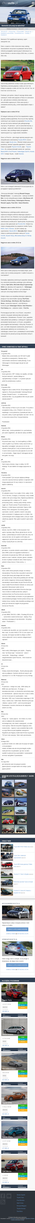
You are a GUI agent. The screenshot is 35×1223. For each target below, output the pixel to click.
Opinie (26, 29)
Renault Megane (21, 1206)
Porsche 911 (28, 121)
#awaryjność (4, 35)
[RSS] (3, 1204)
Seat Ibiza (20, 1211)
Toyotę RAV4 (22, 140)
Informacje (17, 1219)
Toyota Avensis (21, 1208)
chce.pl (10, 2)
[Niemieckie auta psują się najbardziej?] (17, 81)
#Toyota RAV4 (20, 31)
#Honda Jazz (28, 31)
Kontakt (22, 1219)
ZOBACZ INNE (10, 933)
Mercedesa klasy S (20, 235)
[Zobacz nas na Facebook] (3, 1198)
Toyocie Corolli (16, 147)
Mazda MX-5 (4, 151)
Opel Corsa (20, 1203)
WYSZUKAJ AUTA (22, 933)
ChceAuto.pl (13, 1218)
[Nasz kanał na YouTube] (9, 1198)
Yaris (6, 228)
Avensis (21, 154)
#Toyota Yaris (12, 31)
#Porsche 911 (4, 31)
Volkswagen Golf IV (23, 151)
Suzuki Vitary (10, 235)
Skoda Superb (21, 1195)
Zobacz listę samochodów (17, 929)
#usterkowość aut (19, 33)
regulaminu (27, 1218)
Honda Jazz (13, 142)
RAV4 (2, 228)
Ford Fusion (13, 151)
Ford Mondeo (20, 1200)
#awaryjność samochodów (7, 33)
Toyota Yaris (20, 1197)
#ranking (27, 33)
